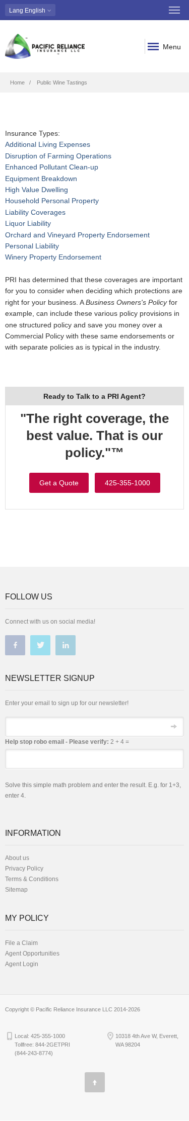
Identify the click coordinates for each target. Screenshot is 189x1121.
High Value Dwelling (36, 190)
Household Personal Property (52, 201)
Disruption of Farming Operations (58, 156)
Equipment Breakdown (41, 179)
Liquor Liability (28, 223)
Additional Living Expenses (47, 144)
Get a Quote (59, 483)
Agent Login (21, 964)
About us (17, 857)
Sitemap (16, 889)
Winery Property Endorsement (53, 257)
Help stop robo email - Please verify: (57, 741)
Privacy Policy (24, 868)
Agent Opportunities (32, 953)
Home (17, 82)
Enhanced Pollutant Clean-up (51, 167)
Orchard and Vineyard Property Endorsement (77, 235)
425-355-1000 (127, 483)
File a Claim (21, 942)
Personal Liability (32, 246)
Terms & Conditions (31, 879)
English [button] (28, 10)
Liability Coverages (35, 212)
